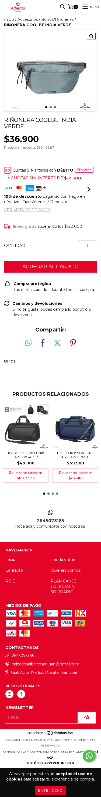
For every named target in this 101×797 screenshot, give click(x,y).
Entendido (50, 790)
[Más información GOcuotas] (84, 170)
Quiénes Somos (66, 570)
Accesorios (28, 19)
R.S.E (10, 581)
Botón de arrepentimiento (50, 763)
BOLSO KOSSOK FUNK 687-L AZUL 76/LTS (75, 455)
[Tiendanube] (50, 734)
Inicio (9, 19)
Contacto (14, 570)
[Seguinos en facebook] (21, 694)
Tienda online (63, 559)
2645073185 (23, 655)
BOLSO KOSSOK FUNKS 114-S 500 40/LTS (25, 455)
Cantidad (14, 245)
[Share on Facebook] (42, 343)
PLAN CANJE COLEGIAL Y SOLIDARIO (63, 586)
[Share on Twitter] (57, 343)
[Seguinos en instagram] (9, 694)
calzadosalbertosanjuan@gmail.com (45, 664)
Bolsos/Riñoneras (57, 19)
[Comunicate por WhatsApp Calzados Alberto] (89, 756)
